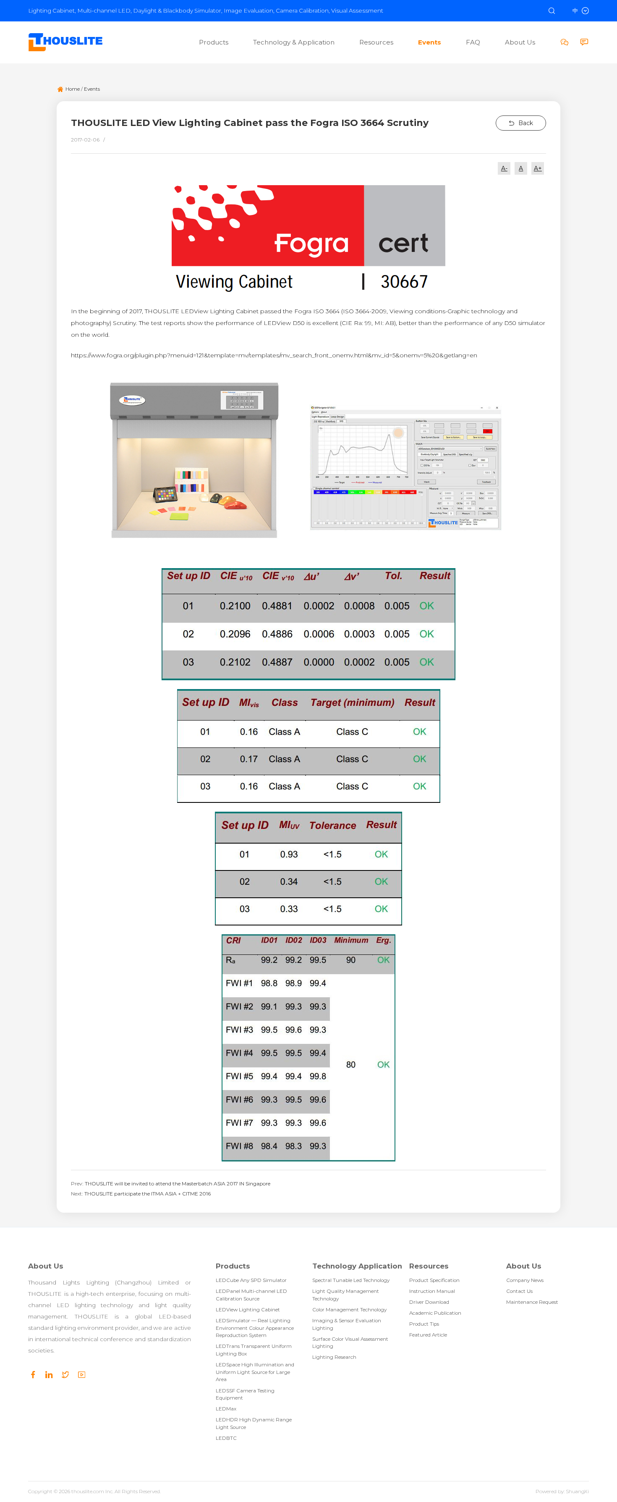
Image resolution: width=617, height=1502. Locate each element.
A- (504, 168)
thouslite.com (87, 1491)
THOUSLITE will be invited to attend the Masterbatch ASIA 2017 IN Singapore (177, 1183)
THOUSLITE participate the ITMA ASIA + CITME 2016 (147, 1193)
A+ (538, 168)
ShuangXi (577, 1491)
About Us (45, 1266)
